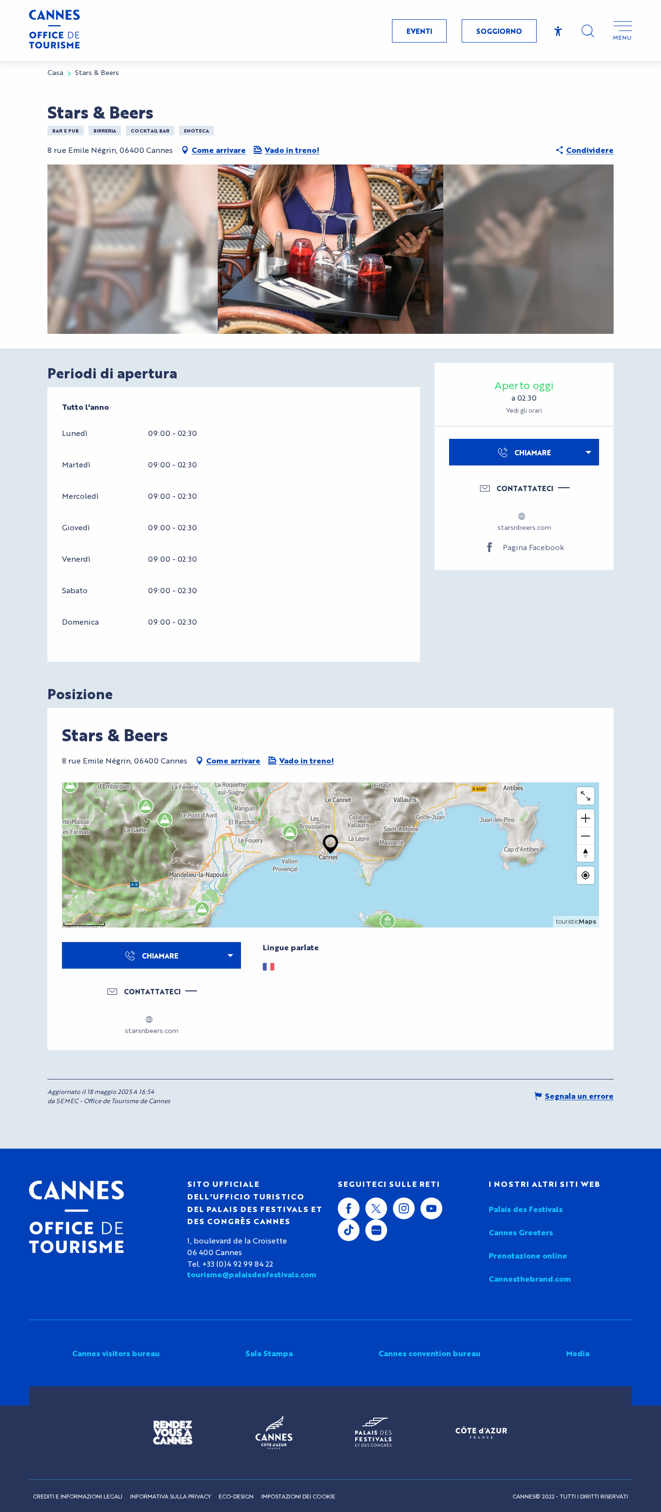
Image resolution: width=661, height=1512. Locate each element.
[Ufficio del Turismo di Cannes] (76, 1217)
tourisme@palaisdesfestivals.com (251, 1274)
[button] (588, 31)
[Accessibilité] (558, 31)
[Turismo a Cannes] (54, 30)
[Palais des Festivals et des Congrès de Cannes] (373, 1433)
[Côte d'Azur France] (481, 1432)
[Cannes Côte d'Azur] (273, 1432)
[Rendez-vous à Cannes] (173, 1433)
